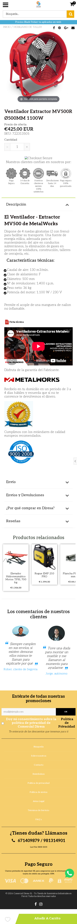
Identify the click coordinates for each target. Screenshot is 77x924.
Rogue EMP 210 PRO (44, 575)
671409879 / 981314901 (41, 840)
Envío (11, 482)
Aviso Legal (38, 801)
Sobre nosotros (38, 755)
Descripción (16, 204)
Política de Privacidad (66, 722)
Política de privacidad (39, 783)
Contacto (38, 765)
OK (65, 712)
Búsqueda (39, 746)
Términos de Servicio (38, 810)
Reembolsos (38, 774)
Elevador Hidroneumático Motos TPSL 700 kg (15, 578)
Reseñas (13, 521)
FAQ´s (39, 819)
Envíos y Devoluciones (25, 495)
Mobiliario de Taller (28, 27)
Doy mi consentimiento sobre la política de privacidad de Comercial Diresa (40, 722)
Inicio (6, 27)
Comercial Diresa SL (23, 893)
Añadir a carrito (47, 918)
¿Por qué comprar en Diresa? (30, 508)
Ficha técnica (17, 322)
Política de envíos (38, 792)
